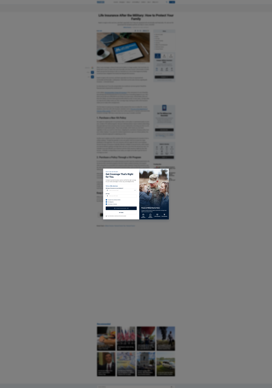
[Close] (166, 171)
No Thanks (121, 212)
